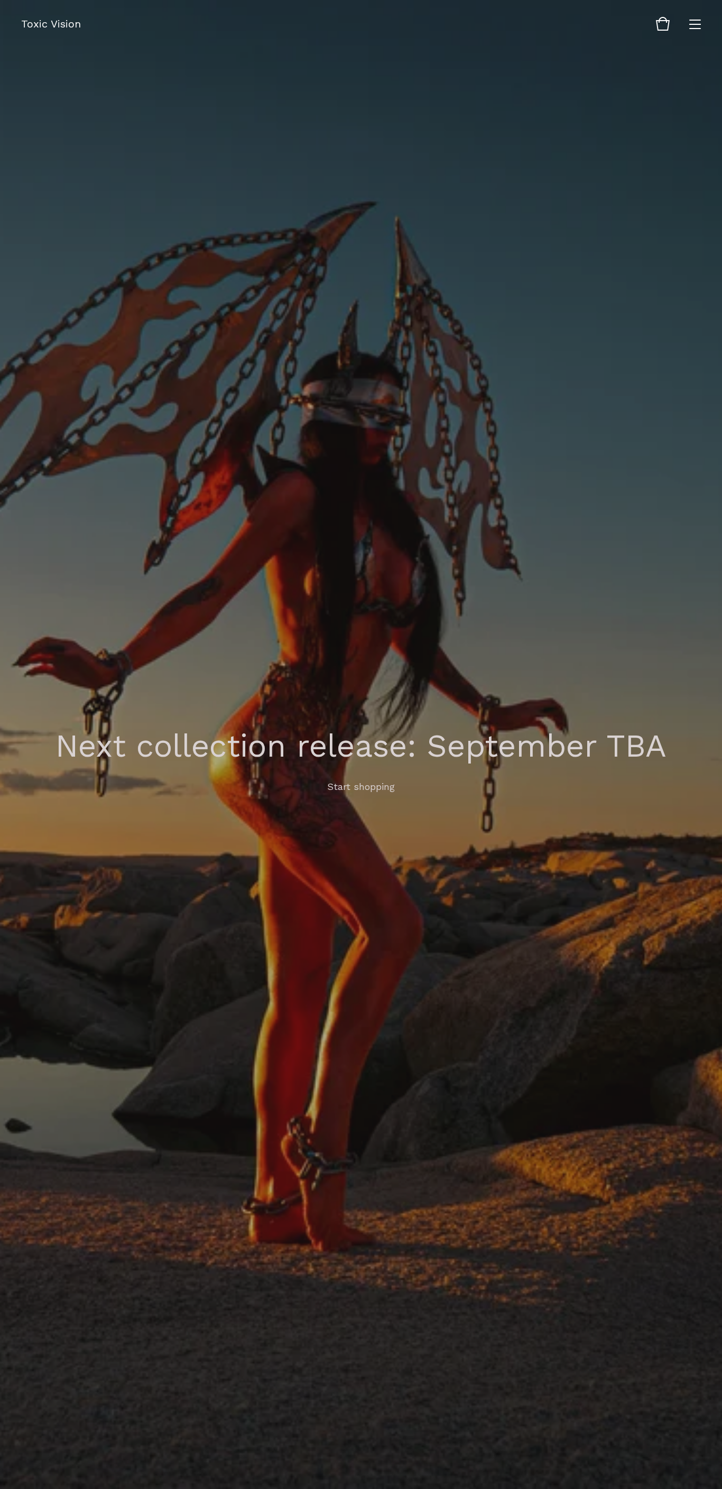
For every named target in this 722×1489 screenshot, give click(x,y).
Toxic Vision (51, 23)
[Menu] (695, 24)
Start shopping (361, 786)
